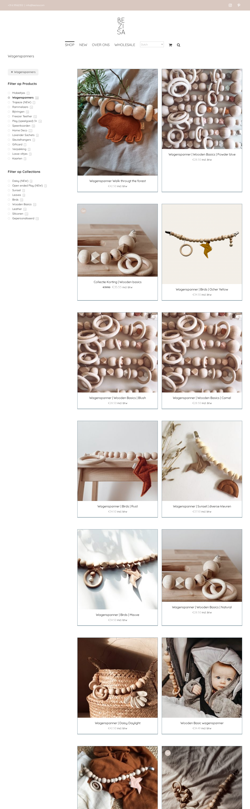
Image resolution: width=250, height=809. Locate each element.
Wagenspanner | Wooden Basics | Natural (202, 607)
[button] (178, 45)
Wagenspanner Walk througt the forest (117, 181)
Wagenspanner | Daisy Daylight (117, 723)
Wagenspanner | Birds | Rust (117, 506)
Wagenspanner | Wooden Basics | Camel (202, 398)
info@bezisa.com (35, 5)
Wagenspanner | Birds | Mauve (117, 615)
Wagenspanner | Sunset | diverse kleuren (202, 506)
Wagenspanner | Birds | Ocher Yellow (202, 289)
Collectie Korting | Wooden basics (118, 282)
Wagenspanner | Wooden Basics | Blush (117, 398)
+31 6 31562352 (15, 5)
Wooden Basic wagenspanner (202, 723)
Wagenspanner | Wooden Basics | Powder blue (202, 154)
